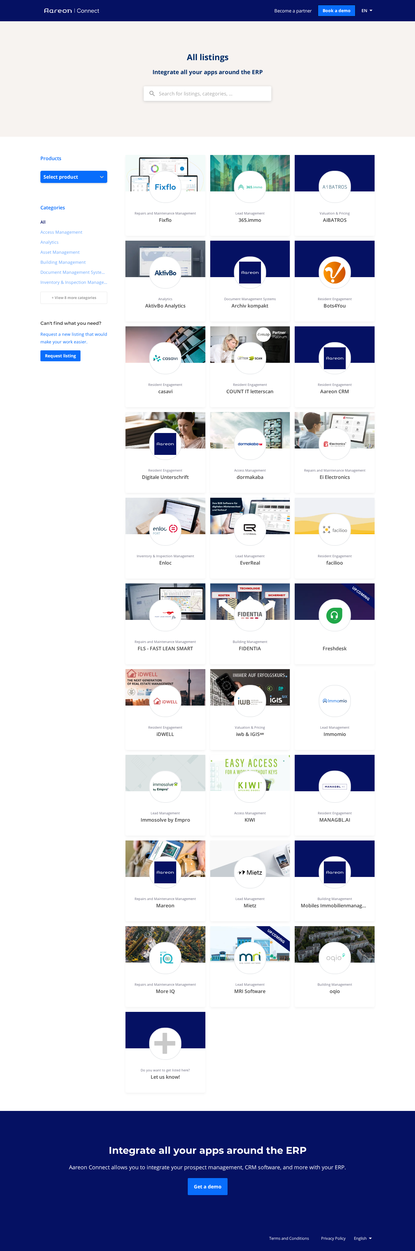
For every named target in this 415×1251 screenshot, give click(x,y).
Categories (52, 207)
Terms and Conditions (289, 1238)
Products (50, 158)
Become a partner (293, 11)
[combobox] (207, 93)
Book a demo (337, 10)
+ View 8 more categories (74, 297)
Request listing (60, 356)
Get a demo (207, 1186)
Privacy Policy (333, 1238)
